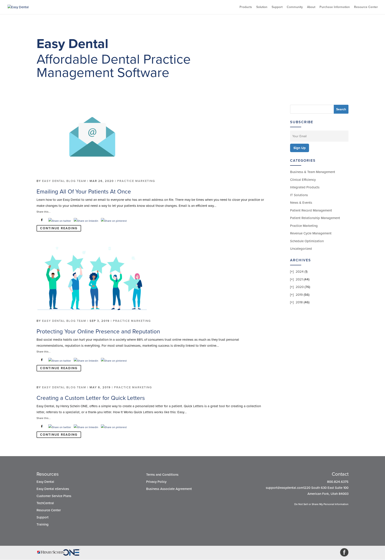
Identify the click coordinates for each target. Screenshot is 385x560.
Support (277, 7)
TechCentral (45, 503)
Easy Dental (45, 482)
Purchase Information (334, 7)
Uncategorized (301, 249)
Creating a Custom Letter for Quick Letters (91, 398)
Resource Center (366, 7)
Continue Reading (59, 228)
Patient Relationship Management (315, 218)
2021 (299, 279)
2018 (299, 302)
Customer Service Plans (54, 496)
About (311, 7)
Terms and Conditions (162, 475)
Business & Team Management (312, 172)
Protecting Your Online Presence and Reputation (98, 331)
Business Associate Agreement (169, 489)
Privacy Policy (156, 482)
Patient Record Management (311, 210)
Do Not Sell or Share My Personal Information (321, 504)
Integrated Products (304, 187)
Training (43, 524)
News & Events (301, 203)
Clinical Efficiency (303, 180)
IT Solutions (299, 195)
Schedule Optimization (307, 241)
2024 (300, 272)
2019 (299, 295)
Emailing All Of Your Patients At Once (84, 191)
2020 (300, 287)
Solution (261, 7)
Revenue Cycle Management (311, 233)
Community (295, 7)
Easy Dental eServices (53, 489)
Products (246, 7)
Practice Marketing (136, 181)
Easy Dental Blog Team (64, 181)
